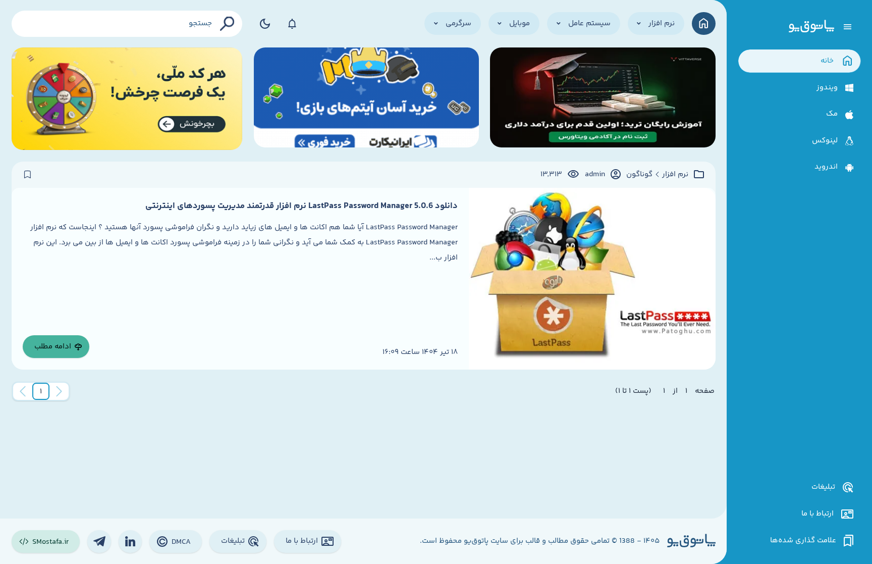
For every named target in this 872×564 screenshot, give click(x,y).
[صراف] (127, 98)
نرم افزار (675, 174)
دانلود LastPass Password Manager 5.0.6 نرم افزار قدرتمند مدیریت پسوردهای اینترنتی (301, 206)
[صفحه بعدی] (22, 391)
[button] (40, 391)
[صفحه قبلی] (59, 391)
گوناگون (639, 174)
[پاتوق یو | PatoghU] (811, 26)
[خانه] (704, 23)
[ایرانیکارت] (366, 98)
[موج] (602, 98)
